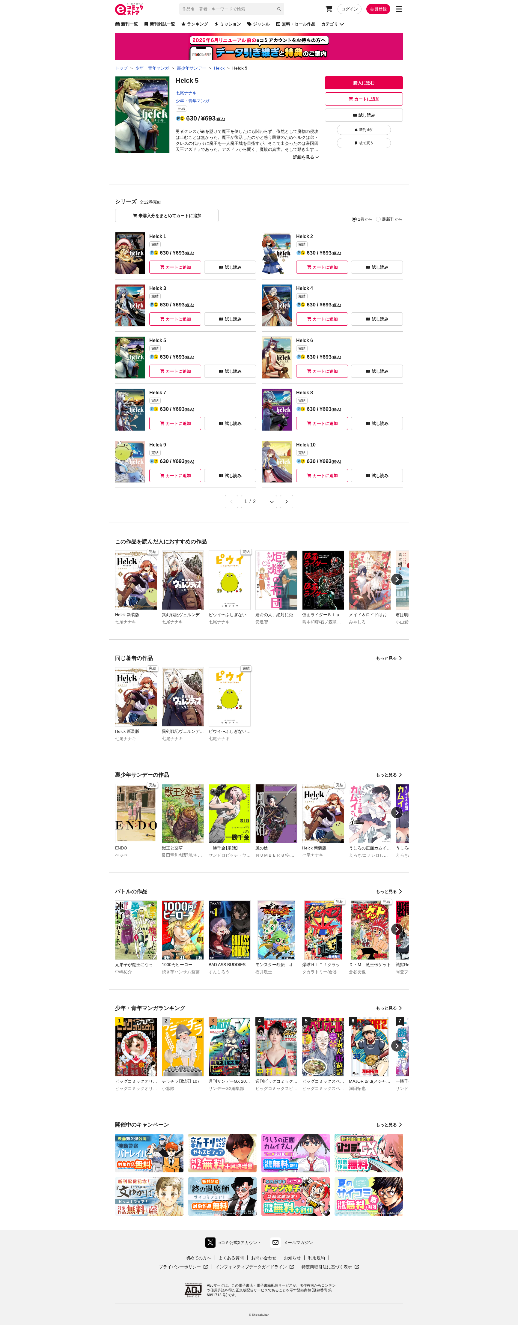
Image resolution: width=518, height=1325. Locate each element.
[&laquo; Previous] (231, 501)
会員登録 (378, 9)
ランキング (197, 24)
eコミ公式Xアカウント (234, 1244)
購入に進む (363, 82)
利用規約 (316, 1257)
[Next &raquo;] (286, 501)
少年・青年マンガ (192, 100)
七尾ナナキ (186, 93)
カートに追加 (367, 99)
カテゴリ (329, 24)
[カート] (329, 9)
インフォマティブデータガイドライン (251, 1267)
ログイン (349, 9)
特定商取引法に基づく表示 (330, 1267)
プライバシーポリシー (183, 1267)
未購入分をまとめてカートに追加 (169, 215)
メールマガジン (298, 1242)
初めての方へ (198, 1257)
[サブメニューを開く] (399, 9)
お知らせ (292, 1257)
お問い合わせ (263, 1257)
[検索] (279, 9)
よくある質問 (231, 1257)
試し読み (367, 115)
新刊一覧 (129, 24)
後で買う (366, 143)
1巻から (365, 219)
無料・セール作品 (298, 24)
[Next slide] (397, 579)
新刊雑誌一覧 (162, 24)
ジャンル (261, 24)
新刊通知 (366, 130)
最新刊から (392, 219)
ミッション (230, 24)
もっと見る (386, 658)
